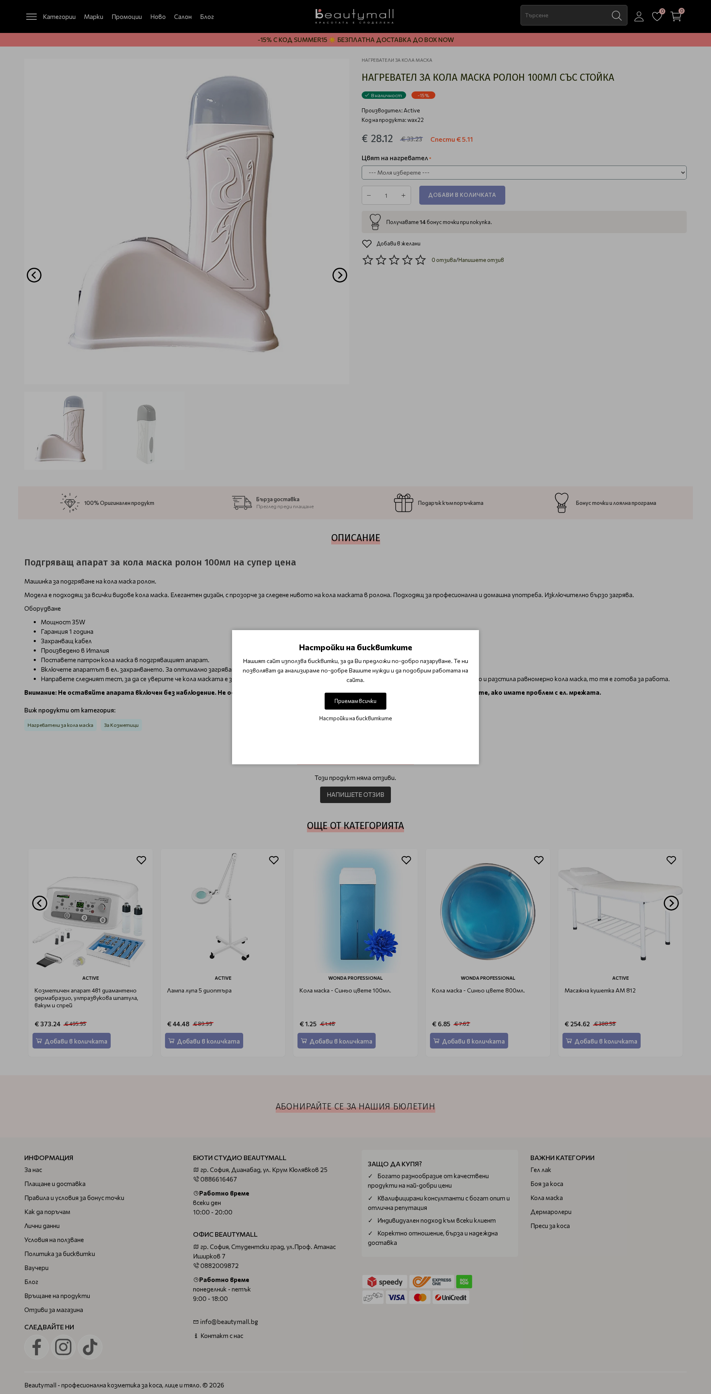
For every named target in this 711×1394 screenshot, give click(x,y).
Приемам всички (355, 701)
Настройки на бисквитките (355, 718)
